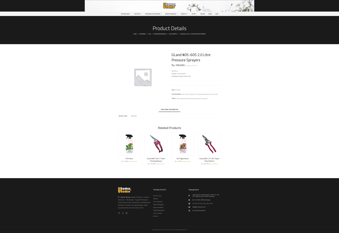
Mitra (193, 14)
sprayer (205, 98)
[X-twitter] (123, 213)
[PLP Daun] (129, 144)
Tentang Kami (125, 14)
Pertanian (142, 34)
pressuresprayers (195, 98)
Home (135, 34)
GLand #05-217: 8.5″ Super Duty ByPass (209, 159)
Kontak (202, 14)
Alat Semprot (173, 34)
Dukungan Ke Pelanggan (152, 14)
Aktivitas (137, 14)
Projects (184, 14)
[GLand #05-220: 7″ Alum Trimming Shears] (156, 144)
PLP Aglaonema (183, 158)
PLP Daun (129, 158)
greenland (184, 98)
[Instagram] (126, 213)
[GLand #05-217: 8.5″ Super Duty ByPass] (209, 144)
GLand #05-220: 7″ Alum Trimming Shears (156, 159)
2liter (178, 98)
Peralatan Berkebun (160, 34)
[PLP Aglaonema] (182, 144)
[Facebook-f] (119, 213)
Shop (216, 14)
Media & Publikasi (170, 14)
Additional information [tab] (169, 109)
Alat (149, 34)
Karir (210, 14)
